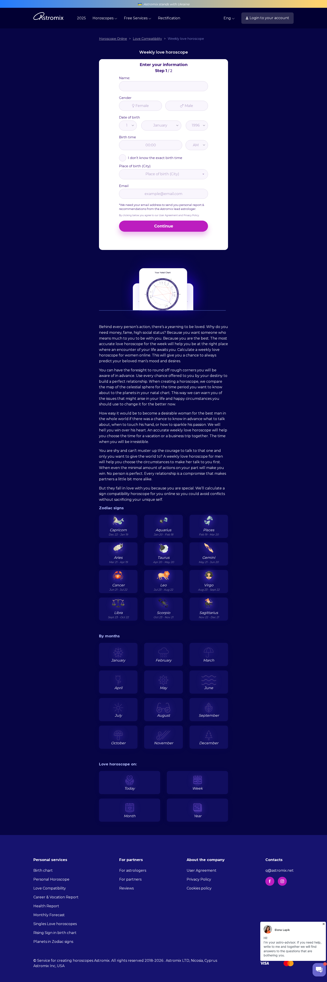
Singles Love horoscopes (55, 924)
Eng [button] (228, 18)
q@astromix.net (279, 870)
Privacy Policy (199, 879)
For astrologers (132, 870)
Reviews (126, 888)
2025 (81, 18)
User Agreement (201, 870)
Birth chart (43, 870)
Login (269, 18)
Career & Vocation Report (56, 897)
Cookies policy (199, 888)
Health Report (46, 906)
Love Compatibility (49, 888)
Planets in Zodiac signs (53, 942)
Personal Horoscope (51, 879)
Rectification (169, 18)
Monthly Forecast (49, 915)
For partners (130, 879)
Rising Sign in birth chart (55, 933)
